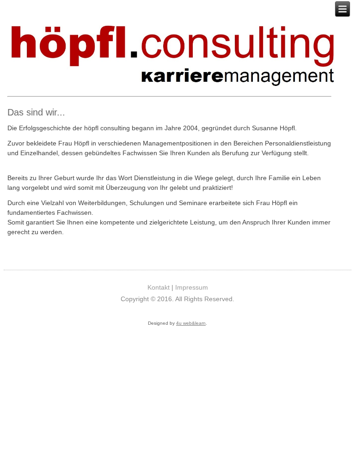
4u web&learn (191, 323)
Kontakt (158, 287)
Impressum (191, 287)
